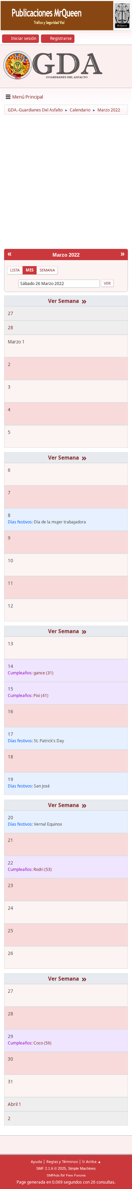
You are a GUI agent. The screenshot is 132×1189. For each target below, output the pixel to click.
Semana (47, 270)
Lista (15, 270)
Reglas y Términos (62, 1161)
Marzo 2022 (66, 255)
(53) (43, 869)
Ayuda (36, 1161)
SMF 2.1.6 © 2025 (51, 1168)
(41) (41, 695)
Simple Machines (82, 1168)
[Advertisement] (66, 183)
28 (10, 328)
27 (10, 313)
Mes (30, 270)
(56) (42, 1043)
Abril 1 (14, 1104)
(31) (43, 673)
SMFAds (53, 1175)
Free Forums (76, 1175)
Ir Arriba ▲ (91, 1161)
